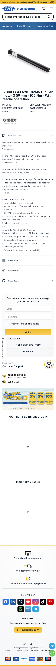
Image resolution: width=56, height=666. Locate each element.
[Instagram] (35, 602)
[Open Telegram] (52, 646)
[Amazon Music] (28, 609)
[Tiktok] (43, 602)
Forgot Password (12, 338)
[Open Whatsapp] (52, 653)
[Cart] (43, 8)
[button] (28, 136)
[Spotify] (20, 609)
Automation (8, 26)
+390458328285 (17, 374)
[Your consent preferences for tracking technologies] (3, 348)
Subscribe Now (30, 630)
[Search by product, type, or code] (49, 17)
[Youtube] (28, 602)
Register (28, 351)
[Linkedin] (13, 602)
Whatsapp (41, 2)
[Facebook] (6, 602)
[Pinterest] (50, 602)
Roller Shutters (24, 26)
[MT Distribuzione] (18, 8)
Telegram (51, 2)
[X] (20, 602)
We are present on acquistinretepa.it (28, 648)
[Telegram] (35, 609)
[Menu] (51, 9)
